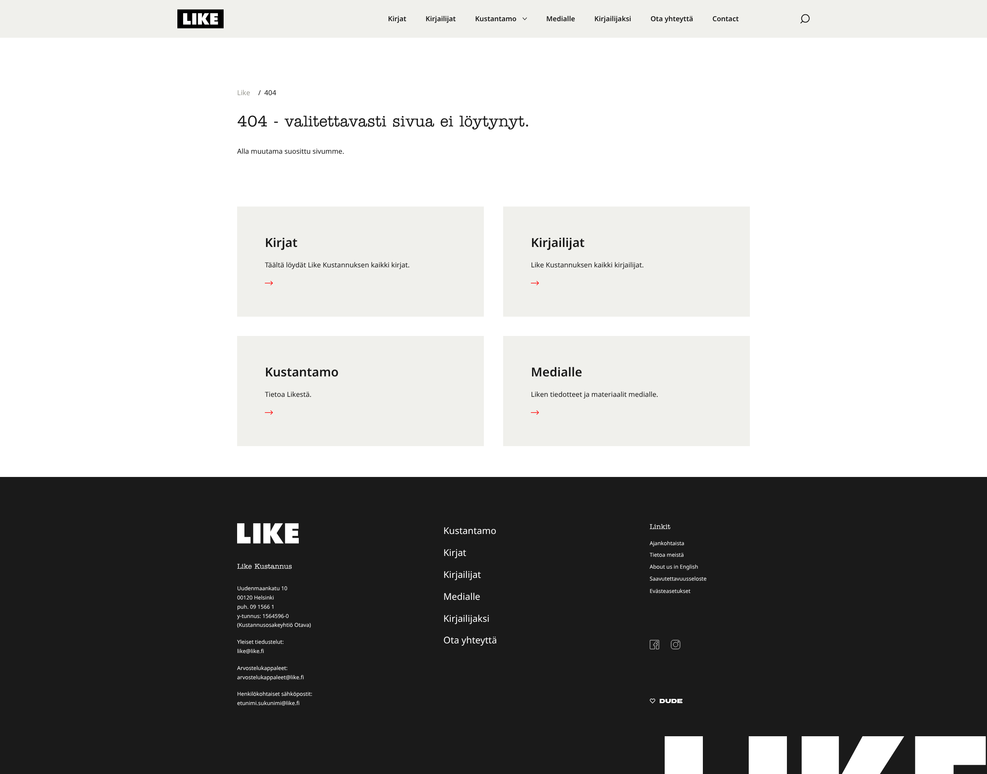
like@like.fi (250, 651)
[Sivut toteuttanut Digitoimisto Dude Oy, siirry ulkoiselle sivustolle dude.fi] (666, 702)
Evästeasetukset (670, 591)
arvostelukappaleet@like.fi (270, 677)
